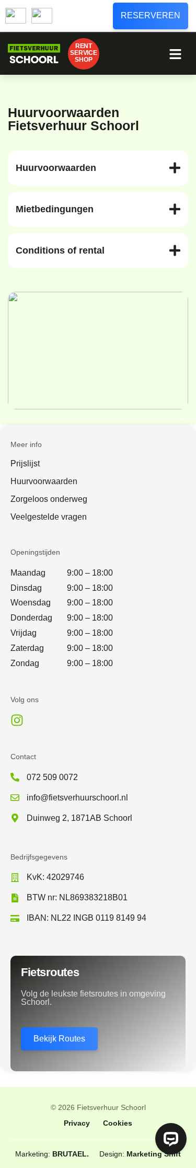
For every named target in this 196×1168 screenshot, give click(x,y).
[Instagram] (17, 720)
